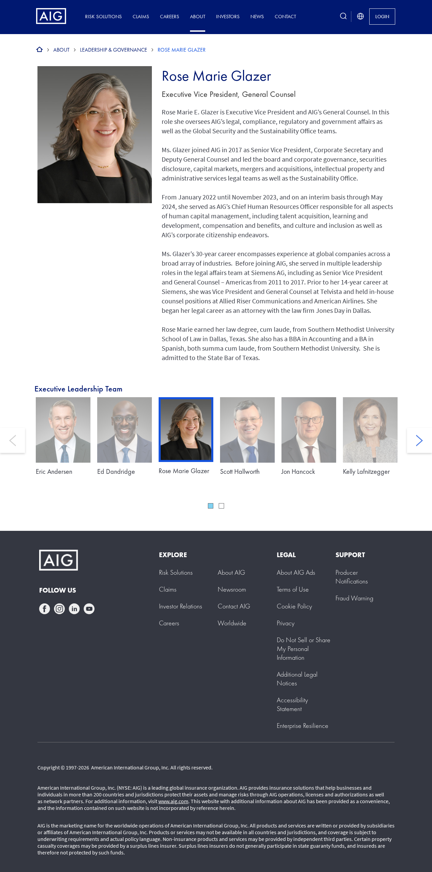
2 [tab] (221, 506)
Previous (12, 440)
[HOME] (39, 49)
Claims (141, 16)
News (257, 16)
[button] (303, 648)
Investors (228, 16)
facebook (44, 608)
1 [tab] (210, 506)
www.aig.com (173, 801)
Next (419, 440)
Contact (285, 16)
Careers (169, 16)
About (197, 16)
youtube (89, 608)
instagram (59, 608)
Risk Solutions (103, 16)
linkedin (74, 608)
